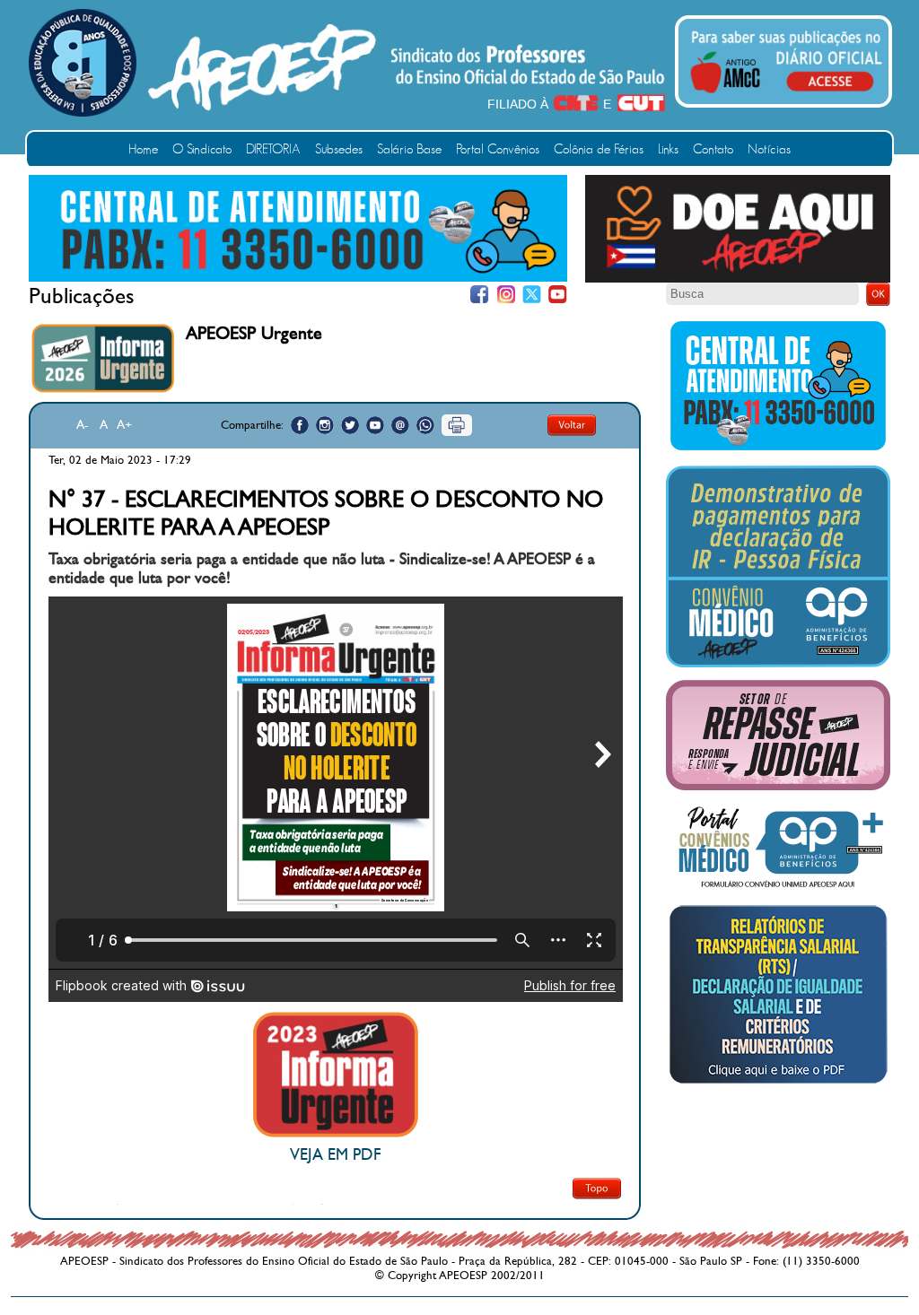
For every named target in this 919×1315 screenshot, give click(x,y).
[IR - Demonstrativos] (778, 664)
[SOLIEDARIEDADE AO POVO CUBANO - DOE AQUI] (737, 279)
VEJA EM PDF (335, 1154)
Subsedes (339, 149)
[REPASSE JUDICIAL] (778, 786)
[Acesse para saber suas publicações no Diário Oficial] (786, 96)
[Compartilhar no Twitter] (350, 425)
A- (82, 424)
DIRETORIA (273, 149)
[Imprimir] (457, 425)
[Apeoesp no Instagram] (325, 425)
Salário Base (409, 149)
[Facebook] (479, 294)
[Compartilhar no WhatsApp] (425, 425)
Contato (713, 149)
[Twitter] (531, 294)
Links (668, 149)
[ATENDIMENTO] (298, 278)
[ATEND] (778, 449)
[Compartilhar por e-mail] (400, 425)
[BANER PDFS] (778, 1083)
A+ (124, 424)
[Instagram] (505, 294)
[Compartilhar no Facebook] (300, 425)
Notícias (769, 149)
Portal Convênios (497, 149)
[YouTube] (557, 294)
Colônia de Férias (598, 149)
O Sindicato (202, 149)
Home (143, 149)
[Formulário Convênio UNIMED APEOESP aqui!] (778, 888)
